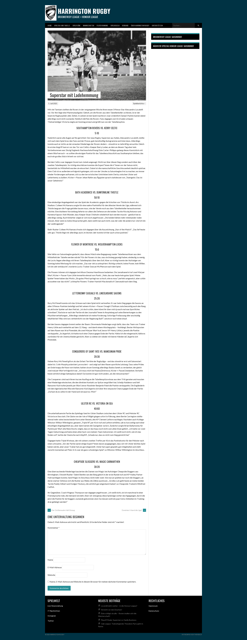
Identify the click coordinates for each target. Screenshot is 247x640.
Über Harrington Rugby (140, 25)
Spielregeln (115, 25)
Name (50, 560)
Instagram (52, 616)
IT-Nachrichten (54, 611)
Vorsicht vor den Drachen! (111, 610)
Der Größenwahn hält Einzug (61, 510)
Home (50, 25)
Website (51, 575)
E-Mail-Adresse (55, 567)
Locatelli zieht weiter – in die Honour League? (119, 606)
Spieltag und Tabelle (62, 25)
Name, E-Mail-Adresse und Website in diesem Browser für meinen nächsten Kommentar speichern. (93, 581)
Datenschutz (154, 611)
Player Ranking (102, 25)
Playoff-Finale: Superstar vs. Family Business (118, 620)
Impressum (153, 606)
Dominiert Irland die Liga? (133, 510)
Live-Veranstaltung (55, 606)
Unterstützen (157, 25)
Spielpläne (76, 25)
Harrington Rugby (84, 11)
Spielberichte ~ (139, 103)
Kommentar (53, 527)
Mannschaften (88, 25)
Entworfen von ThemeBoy (192, 634)
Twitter (51, 621)
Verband (125, 25)
